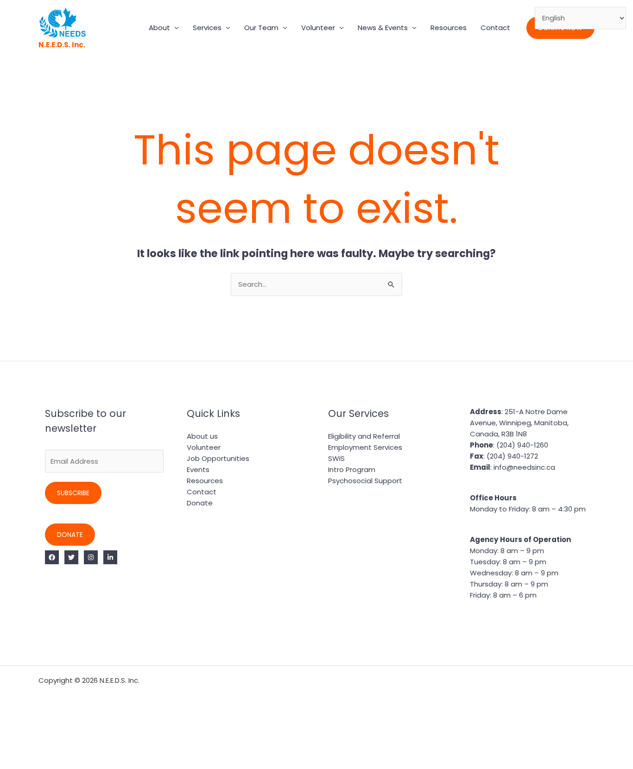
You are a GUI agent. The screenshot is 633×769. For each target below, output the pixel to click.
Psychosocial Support (365, 480)
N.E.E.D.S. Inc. (61, 45)
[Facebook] (52, 557)
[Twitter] (71, 557)
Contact (495, 27)
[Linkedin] (110, 557)
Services (207, 27)
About (159, 27)
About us (202, 436)
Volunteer (318, 27)
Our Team (261, 27)
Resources (448, 27)
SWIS (336, 458)
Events (198, 469)
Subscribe (73, 493)
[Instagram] (91, 557)
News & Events (383, 27)
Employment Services (365, 447)
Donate (70, 534)
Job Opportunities (218, 458)
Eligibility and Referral (364, 436)
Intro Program (351, 469)
